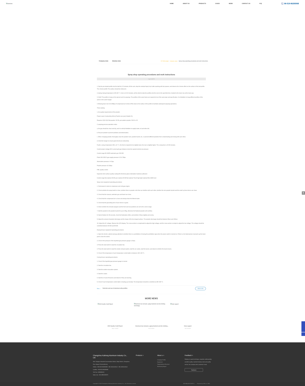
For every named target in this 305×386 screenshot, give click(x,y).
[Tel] (303, 326)
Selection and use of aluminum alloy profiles (115, 288)
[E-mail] (303, 323)
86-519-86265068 (291, 3)
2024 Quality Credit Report (115, 326)
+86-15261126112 (123, 366)
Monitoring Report (161, 366)
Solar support (187, 326)
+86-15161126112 (112, 366)
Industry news (116, 61)
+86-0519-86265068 (102, 366)
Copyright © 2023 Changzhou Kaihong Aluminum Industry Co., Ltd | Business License (114, 383)
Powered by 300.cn (202, 383)
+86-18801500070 (103, 374)
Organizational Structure (163, 364)
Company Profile (161, 359)
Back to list (200, 288)
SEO (209, 383)
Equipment (160, 362)
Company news (103, 61)
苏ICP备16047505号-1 (189, 383)
